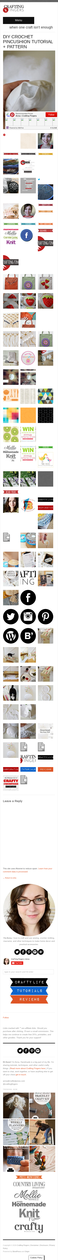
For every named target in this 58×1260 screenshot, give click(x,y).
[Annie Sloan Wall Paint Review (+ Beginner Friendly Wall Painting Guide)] (42, 1132)
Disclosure (44, 1245)
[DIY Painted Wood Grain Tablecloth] (42, 1159)
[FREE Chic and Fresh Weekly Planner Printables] (16, 1132)
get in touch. (21, 1074)
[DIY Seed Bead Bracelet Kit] (42, 1105)
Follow (6, 1017)
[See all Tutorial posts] (29, 990)
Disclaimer (34, 1245)
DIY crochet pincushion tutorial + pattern (28, 41)
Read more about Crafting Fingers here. (28, 1068)
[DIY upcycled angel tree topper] (16, 1105)
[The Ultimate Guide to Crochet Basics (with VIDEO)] (16, 1159)
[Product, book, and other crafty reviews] (29, 999)
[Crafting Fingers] (13, 8)
